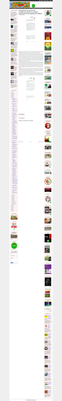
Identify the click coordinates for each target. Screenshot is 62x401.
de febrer (13, 194)
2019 (12, 97)
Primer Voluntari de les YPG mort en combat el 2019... (14, 107)
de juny (13, 198)
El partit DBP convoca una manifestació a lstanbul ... (14, 183)
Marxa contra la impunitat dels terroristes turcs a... (14, 139)
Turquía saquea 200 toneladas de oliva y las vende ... (14, 167)
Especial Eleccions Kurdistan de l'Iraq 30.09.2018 (38, 8)
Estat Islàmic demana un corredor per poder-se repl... (14, 193)
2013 (12, 91)
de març (13, 195)
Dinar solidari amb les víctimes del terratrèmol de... (14, 102)
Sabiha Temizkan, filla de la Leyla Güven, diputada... (14, 124)
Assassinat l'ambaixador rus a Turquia (49, 341)
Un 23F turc (15, 66)
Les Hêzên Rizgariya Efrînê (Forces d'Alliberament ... (14, 169)
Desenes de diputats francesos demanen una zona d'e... (14, 172)
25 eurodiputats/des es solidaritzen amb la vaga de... (14, 143)
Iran (27, 8)
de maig (13, 197)
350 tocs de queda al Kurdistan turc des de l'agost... (14, 100)
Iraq (22, 8)
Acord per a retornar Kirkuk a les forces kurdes (14, 104)
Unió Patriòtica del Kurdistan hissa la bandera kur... (14, 126)
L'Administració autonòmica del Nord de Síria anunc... (14, 109)
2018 (12, 96)
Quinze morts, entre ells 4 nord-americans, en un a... (14, 149)
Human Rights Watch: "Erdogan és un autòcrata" (14, 153)
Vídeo (49, 8)
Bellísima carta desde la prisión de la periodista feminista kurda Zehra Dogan (15, 43)
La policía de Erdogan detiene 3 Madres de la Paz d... (14, 163)
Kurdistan (46, 8)
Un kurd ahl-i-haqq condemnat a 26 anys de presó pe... (14, 147)
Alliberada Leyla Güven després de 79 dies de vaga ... (14, 176)
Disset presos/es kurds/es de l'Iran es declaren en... (14, 111)
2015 (12, 93)
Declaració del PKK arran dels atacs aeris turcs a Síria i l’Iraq (49, 392)
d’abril (12, 196)
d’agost (13, 200)
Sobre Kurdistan (15, 8)
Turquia (25, 8)
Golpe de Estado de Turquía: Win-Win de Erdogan (15, 19)
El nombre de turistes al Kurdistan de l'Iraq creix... (14, 135)
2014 (12, 92)
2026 (12, 210)
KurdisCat (19, 8)
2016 (12, 94)
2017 (12, 95)
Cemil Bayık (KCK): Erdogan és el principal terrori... (14, 158)
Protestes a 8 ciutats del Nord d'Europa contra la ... (14, 188)
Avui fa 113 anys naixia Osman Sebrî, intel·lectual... (14, 118)
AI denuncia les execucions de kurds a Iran (49, 334)
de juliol (13, 199)
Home (10, 8)
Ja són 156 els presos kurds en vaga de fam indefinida (14, 115)
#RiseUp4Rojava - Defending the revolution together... (14, 132)
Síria (29, 8)
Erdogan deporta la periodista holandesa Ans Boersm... (14, 155)
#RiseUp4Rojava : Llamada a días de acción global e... (14, 130)
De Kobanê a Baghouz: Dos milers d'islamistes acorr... (14, 186)
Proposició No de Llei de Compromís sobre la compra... (14, 190)
